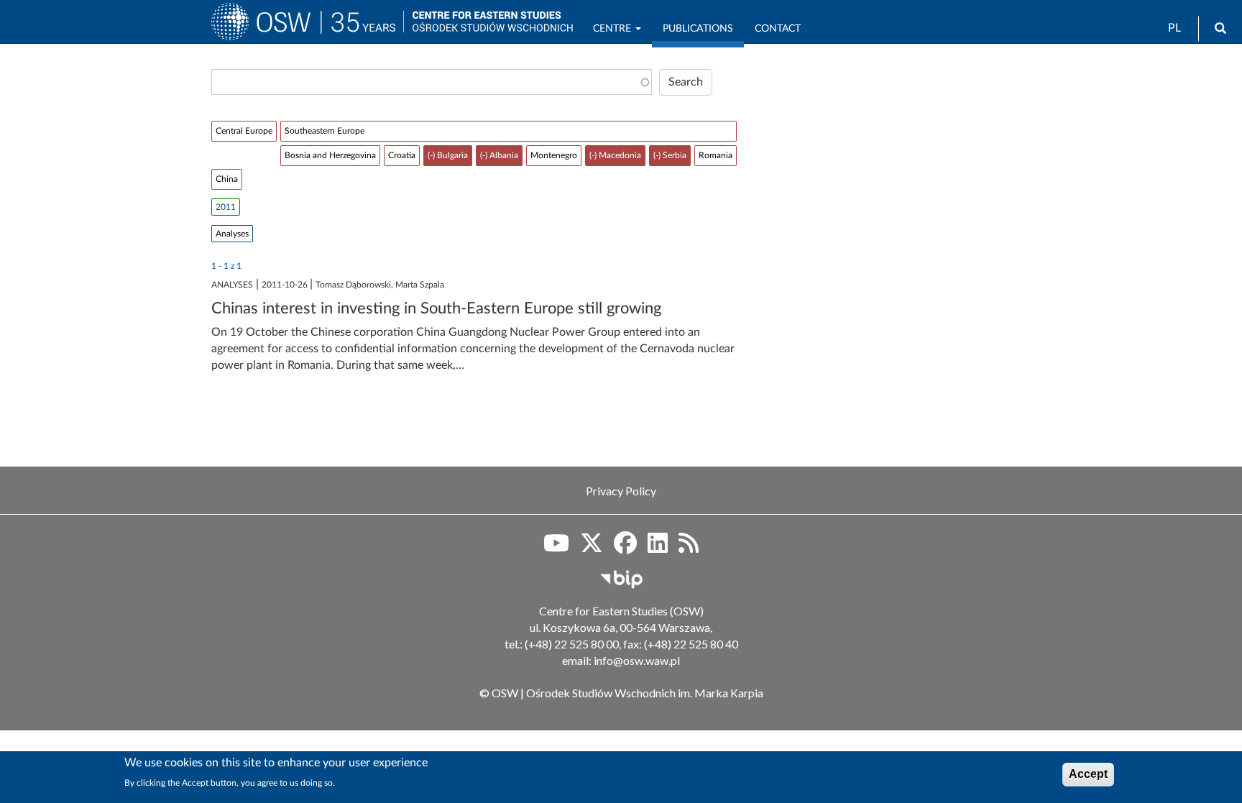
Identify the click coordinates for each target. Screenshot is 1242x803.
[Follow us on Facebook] (625, 548)
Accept (1088, 774)
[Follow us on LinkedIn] (658, 548)
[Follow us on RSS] (688, 548)
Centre (613, 29)
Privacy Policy (621, 490)
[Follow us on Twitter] (591, 548)
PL (1174, 28)
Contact (778, 29)
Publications (698, 29)
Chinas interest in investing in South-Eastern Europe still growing (436, 308)
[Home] (307, 28)
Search (685, 82)
